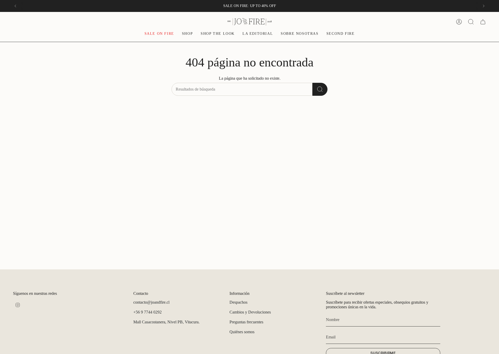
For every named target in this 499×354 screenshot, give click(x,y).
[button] (187, 34)
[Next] (483, 6)
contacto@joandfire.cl (151, 302)
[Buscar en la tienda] (319, 89)
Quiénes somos (241, 332)
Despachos (238, 302)
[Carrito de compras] (483, 21)
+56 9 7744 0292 (147, 312)
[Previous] (15, 6)
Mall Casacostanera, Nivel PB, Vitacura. (166, 322)
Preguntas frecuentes (246, 322)
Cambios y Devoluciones (250, 312)
